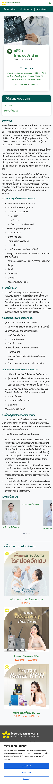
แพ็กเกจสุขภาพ (27, 9)
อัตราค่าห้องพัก (11, 9)
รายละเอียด (8, 105)
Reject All (26, 779)
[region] (26, 763)
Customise (26, 772)
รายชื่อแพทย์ (43, 9)
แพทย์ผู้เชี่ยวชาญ (11, 110)
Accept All (26, 765)
